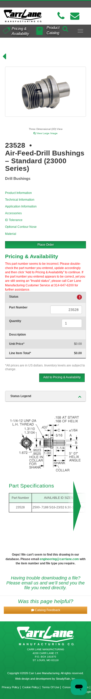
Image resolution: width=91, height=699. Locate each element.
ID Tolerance (13, 220)
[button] (45, 610)
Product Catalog (53, 30)
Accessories (13, 213)
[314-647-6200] (61, 16)
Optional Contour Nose (21, 227)
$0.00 (78, 344)
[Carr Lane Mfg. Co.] (23, 16)
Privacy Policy (10, 687)
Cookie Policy (30, 687)
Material (10, 234)
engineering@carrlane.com (59, 559)
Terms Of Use (50, 687)
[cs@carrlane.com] (75, 16)
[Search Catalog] (65, 28)
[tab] (45, 396)
